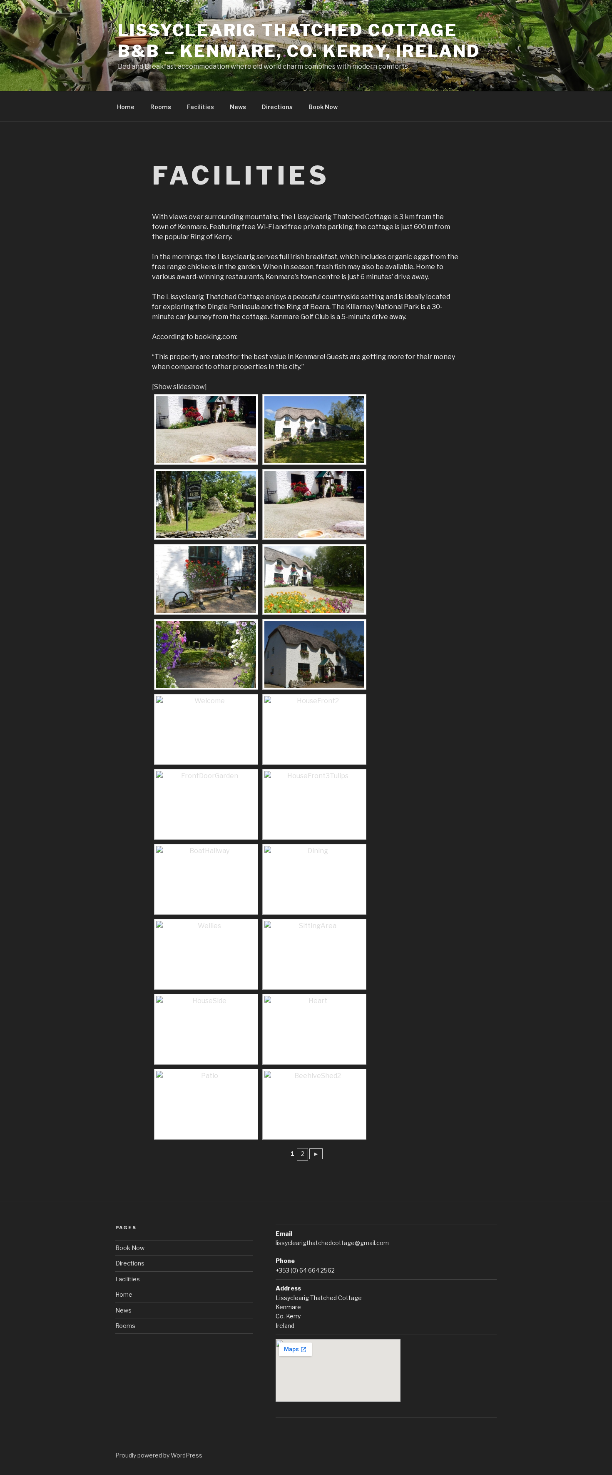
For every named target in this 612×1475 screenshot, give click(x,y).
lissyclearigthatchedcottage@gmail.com (332, 1242)
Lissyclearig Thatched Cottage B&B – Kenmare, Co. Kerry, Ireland (299, 40)
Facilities (200, 106)
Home (125, 106)
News (238, 106)
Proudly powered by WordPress (158, 1455)
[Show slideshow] (179, 387)
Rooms (160, 106)
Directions (277, 106)
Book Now (323, 106)
